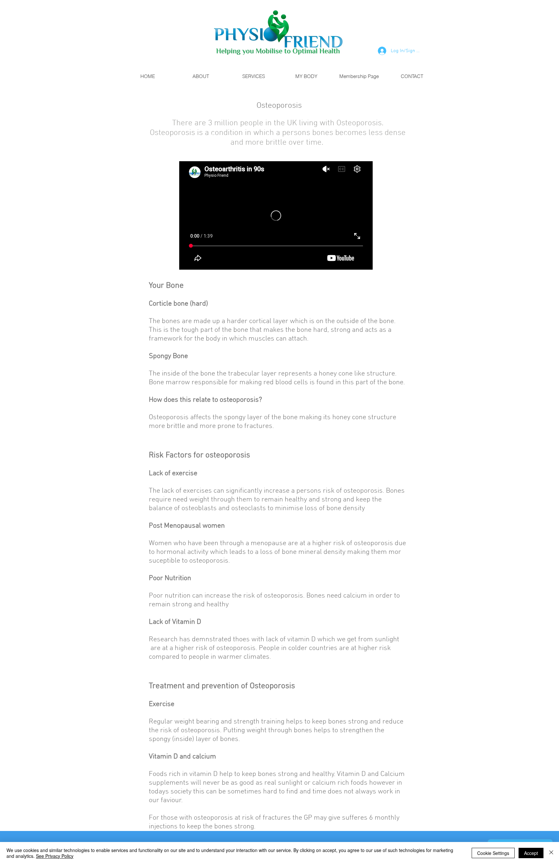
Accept (531, 853)
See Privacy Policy (54, 856)
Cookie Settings (493, 853)
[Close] (551, 853)
